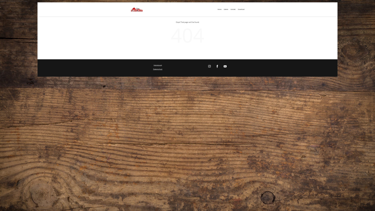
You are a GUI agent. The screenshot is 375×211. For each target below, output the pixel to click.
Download (241, 9)
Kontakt (233, 9)
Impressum (158, 65)
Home (219, 9)
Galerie (226, 9)
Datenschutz (157, 69)
